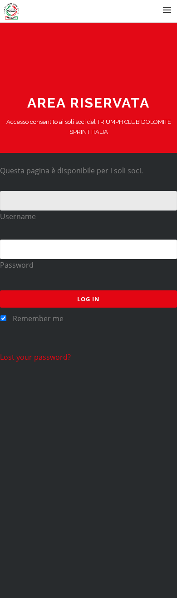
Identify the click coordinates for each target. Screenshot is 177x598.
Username (18, 216)
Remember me (37, 319)
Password (17, 265)
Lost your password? (35, 357)
